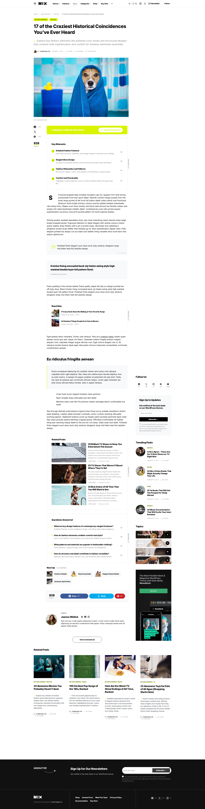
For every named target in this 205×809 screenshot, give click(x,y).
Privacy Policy (116, 797)
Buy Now (94, 801)
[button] (35, 3)
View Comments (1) (87, 640)
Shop (77, 797)
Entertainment (46, 14)
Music (84, 681)
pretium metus (107, 336)
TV (154, 682)
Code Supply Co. (56, 802)
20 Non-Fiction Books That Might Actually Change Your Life (159, 473)
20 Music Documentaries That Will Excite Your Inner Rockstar (159, 512)
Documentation (81, 801)
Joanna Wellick (69, 617)
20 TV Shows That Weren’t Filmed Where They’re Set (105, 466)
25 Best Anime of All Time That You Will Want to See (103, 488)
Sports (150, 447)
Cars (149, 486)
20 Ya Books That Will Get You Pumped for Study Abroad (158, 492)
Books (149, 467)
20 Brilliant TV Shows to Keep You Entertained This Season (105, 445)
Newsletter (155, 3)
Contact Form (87, 797)
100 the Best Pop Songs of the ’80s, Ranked (83, 687)
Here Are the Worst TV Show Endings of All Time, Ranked (119, 689)
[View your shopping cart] (140, 3)
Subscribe (152, 419)
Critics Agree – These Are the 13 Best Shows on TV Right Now (158, 454)
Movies (56, 14)
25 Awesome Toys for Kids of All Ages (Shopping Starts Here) (155, 689)
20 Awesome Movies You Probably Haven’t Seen (48, 687)
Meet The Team (101, 797)
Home (36, 14)
